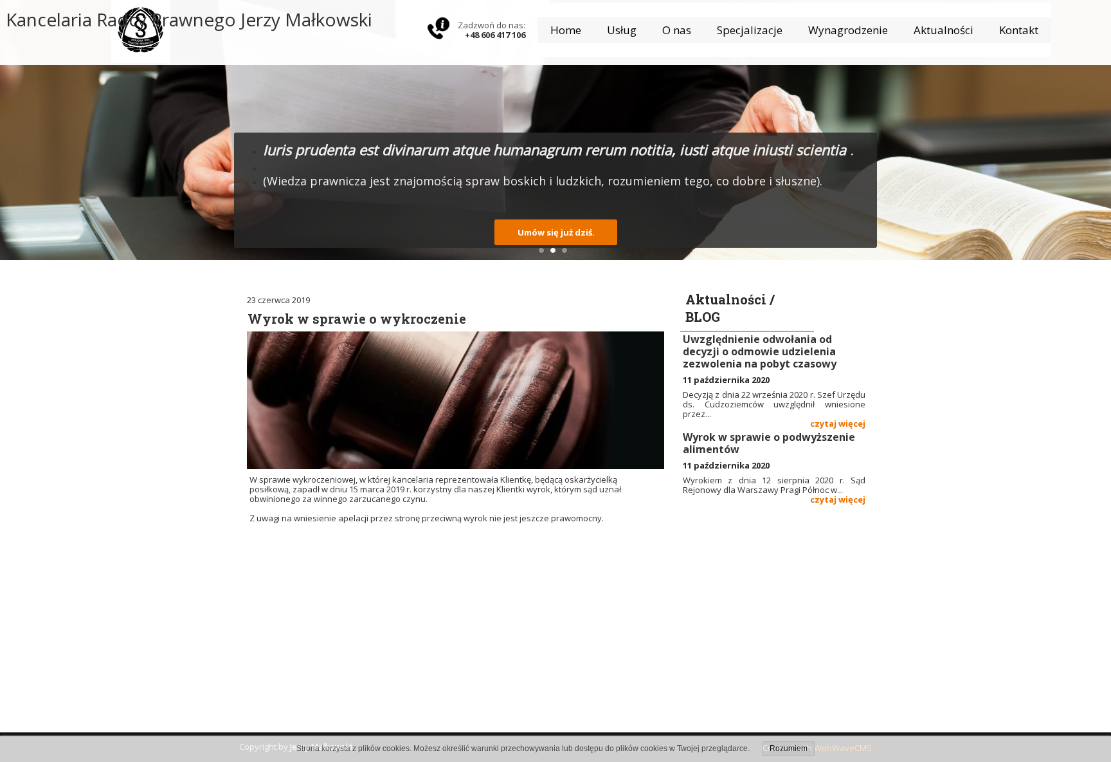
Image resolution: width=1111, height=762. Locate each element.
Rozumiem (789, 748)
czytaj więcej (837, 423)
